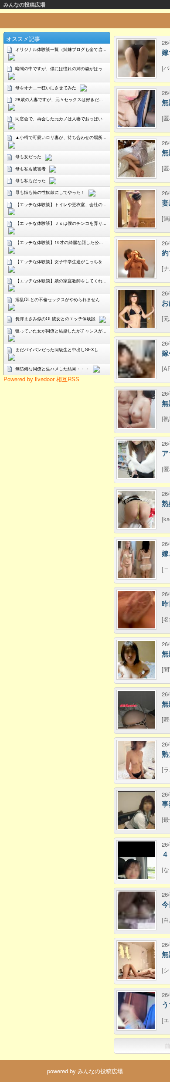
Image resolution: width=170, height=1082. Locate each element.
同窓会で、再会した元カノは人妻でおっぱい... (60, 118)
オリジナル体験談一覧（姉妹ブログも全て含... (60, 49)
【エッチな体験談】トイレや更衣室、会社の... (60, 204)
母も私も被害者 (30, 169)
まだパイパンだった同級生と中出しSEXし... (58, 349)
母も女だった (28, 156)
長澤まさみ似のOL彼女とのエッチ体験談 (55, 318)
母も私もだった (30, 180)
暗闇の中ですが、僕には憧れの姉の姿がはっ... (60, 68)
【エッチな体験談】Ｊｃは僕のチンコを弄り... (60, 223)
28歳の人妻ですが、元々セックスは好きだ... (59, 99)
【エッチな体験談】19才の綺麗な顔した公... (59, 242)
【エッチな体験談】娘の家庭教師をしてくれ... (60, 281)
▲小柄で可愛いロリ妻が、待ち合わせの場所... (60, 137)
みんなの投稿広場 (24, 4)
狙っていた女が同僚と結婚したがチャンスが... (60, 331)
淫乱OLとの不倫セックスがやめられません (57, 299)
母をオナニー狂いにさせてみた (45, 88)
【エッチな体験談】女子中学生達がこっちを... (60, 261)
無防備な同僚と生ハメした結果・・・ (52, 369)
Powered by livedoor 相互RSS (41, 379)
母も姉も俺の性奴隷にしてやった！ (50, 192)
